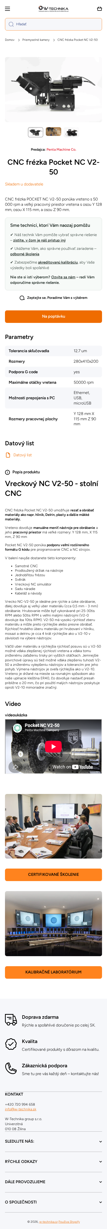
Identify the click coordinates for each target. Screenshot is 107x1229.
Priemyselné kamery (36, 40)
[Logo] (53, 9)
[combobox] (53, 24)
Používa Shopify (69, 1221)
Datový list (22, 455)
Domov (9, 40)
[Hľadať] (9, 24)
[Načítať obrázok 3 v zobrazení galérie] (71, 132)
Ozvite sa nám (63, 277)
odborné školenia (24, 254)
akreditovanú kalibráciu (58, 262)
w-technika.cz (48, 1221)
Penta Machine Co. (61, 149)
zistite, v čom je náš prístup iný (39, 240)
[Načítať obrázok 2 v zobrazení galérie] (53, 131)
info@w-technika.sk (20, 1109)
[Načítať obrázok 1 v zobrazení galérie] (35, 132)
